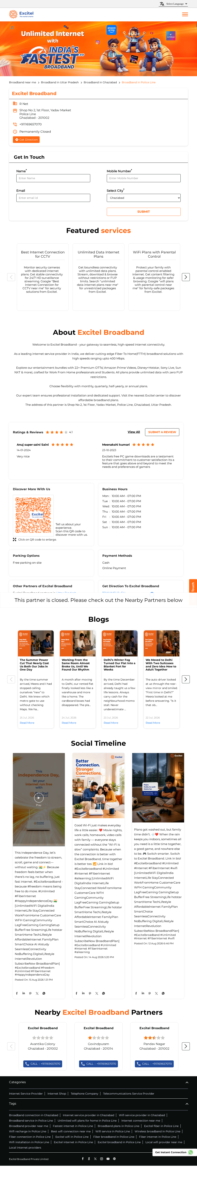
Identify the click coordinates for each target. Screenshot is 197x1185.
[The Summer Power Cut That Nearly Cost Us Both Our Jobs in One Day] (36, 643)
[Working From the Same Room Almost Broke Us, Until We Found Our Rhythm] (78, 643)
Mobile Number (119, 171)
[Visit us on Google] (89, 1158)
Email (20, 191)
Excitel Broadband (43, 1028)
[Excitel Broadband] (21, 14)
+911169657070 (30, 124)
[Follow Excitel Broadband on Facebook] (82, 1158)
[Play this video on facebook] (39, 799)
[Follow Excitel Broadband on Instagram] (101, 1158)
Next (186, 277)
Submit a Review (162, 432)
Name (21, 171)
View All (134, 432)
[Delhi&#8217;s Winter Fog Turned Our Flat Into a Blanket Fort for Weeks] (120, 643)
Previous (11, 277)
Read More (27, 722)
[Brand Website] (114, 1158)
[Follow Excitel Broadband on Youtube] (108, 1158)
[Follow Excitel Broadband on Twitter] (95, 1158)
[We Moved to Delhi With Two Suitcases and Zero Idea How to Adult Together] (161, 643)
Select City (115, 190)
